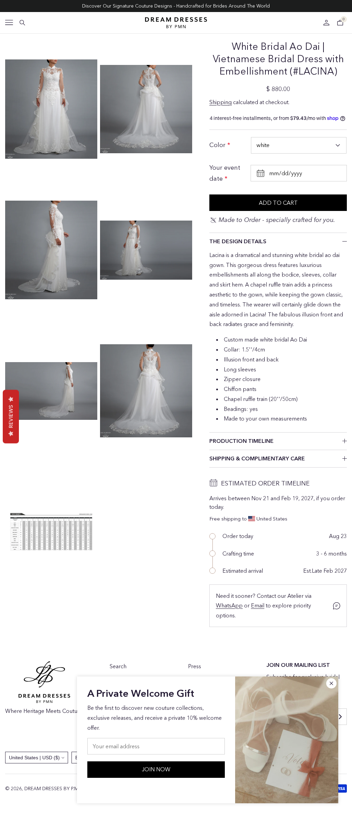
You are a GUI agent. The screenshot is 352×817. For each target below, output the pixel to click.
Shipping (220, 102)
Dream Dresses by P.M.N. (54, 788)
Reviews (11, 416)
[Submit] (340, 716)
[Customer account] (326, 23)
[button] (9, 22)
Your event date (224, 173)
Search (118, 666)
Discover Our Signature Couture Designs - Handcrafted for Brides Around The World (176, 6)
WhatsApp (229, 605)
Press (194, 666)
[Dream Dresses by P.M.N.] (176, 22)
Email (257, 605)
